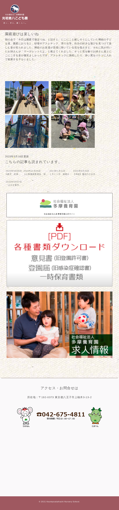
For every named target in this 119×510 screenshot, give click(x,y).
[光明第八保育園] (14, 24)
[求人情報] (59, 357)
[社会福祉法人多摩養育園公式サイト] (59, 211)
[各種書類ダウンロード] (59, 286)
